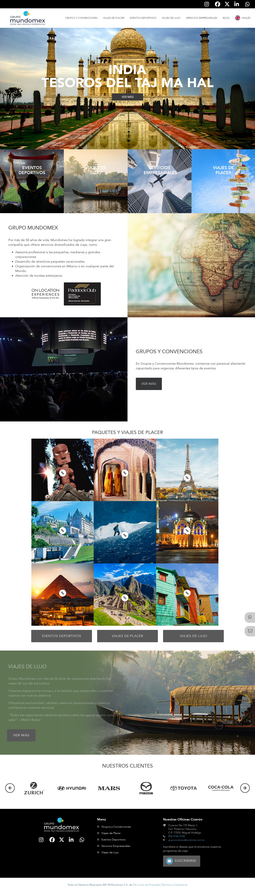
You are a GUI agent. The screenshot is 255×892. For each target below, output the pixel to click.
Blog (226, 18)
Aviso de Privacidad (149, 884)
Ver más (31, 184)
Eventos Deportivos (143, 18)
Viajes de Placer (113, 18)
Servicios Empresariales (201, 18)
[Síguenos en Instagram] (207, 4)
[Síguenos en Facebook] (217, 4)
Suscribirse (185, 861)
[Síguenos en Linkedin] (237, 4)
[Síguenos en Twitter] (227, 4)
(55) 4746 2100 (176, 836)
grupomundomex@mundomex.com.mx (186, 840)
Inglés (246, 18)
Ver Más (148, 384)
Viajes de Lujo (171, 18)
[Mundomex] (62, 824)
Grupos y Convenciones (81, 18)
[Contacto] (250, 631)
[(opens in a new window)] (250, 617)
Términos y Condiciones (175, 884)
